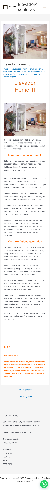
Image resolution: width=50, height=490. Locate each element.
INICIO (7, 347)
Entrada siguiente (24, 396)
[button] (44, 484)
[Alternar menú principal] (44, 7)
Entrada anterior (25, 390)
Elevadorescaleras (28, 7)
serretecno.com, (19, 370)
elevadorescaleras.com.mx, (16, 361)
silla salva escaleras (27, 74)
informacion (27, 69)
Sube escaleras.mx (26, 367)
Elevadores (16, 69)
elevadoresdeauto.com (15, 373)
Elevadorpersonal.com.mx (26, 364)
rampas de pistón (10, 74)
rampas (7, 69)
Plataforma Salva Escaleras (33, 71)
